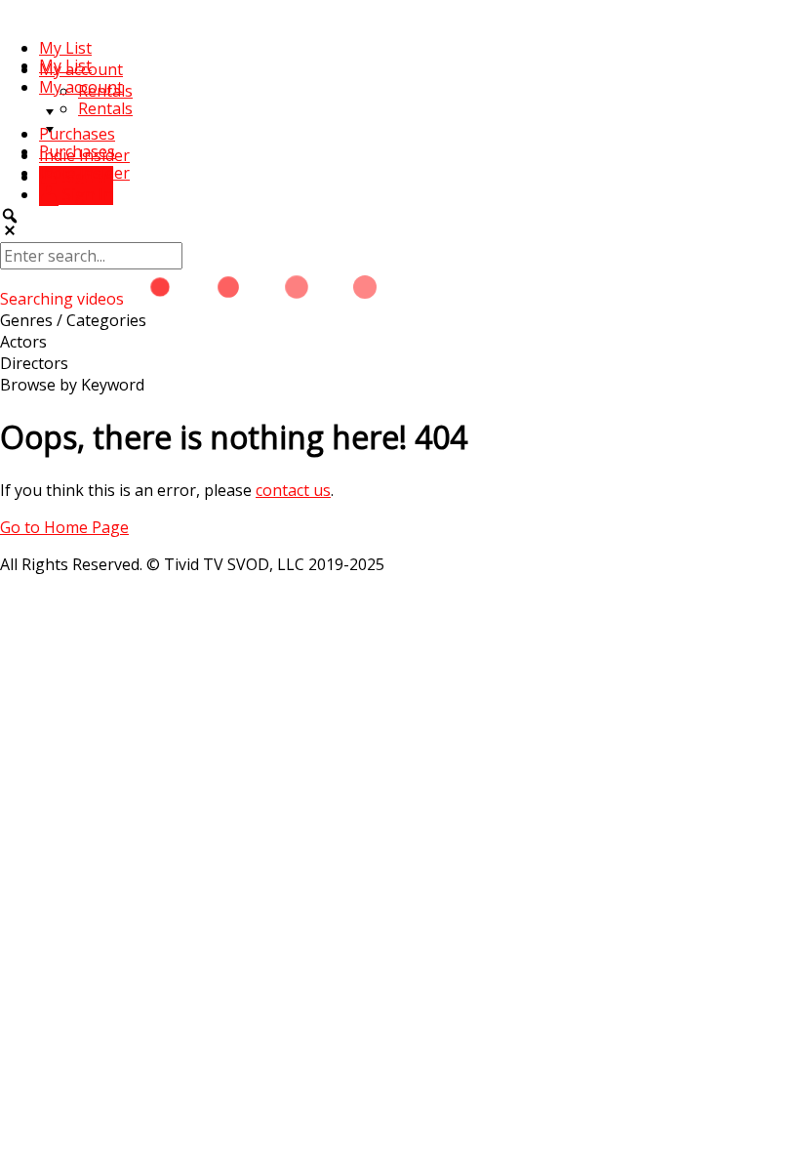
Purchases (77, 133)
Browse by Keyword (72, 384)
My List (65, 48)
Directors (34, 363)
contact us (293, 490)
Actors (23, 341)
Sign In (86, 194)
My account (81, 87)
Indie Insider (84, 173)
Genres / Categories (73, 320)
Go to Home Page (64, 527)
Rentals (105, 108)
